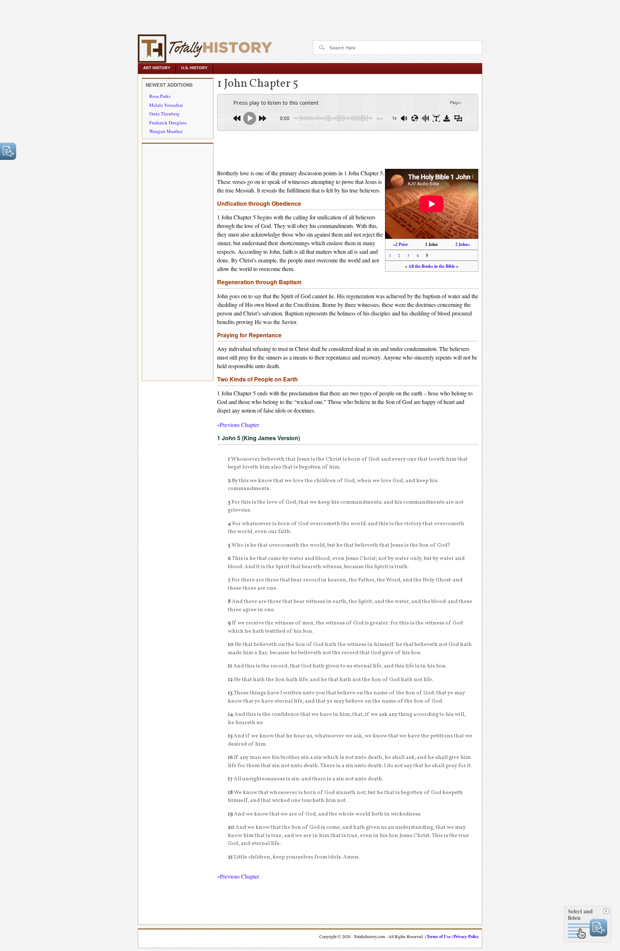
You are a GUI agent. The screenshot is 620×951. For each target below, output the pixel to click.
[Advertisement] (133, 16)
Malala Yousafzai (166, 105)
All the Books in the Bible (431, 266)
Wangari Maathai (166, 131)
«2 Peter (400, 244)
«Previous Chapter (238, 424)
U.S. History (194, 68)
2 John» (462, 244)
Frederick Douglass (168, 122)
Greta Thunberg (164, 113)
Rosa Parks (159, 96)
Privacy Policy (466, 936)
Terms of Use (439, 936)
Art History (156, 68)
